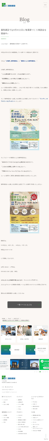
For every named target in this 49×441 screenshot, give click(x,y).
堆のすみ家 (35, 408)
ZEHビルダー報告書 (37, 430)
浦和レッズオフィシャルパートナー (38, 427)
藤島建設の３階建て (22, 419)
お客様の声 (20, 402)
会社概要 (5, 415)
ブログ (19, 406)
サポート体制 (6, 404)
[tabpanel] (24, 364)
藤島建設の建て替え (37, 415)
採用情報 (5, 419)
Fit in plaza (35, 401)
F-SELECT (20, 415)
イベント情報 (21, 404)
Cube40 (19, 429)
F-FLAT (19, 417)
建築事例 (20, 399)
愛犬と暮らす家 (21, 424)
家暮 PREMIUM (36, 406)
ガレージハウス (36, 424)
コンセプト (6, 399)
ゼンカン (34, 422)
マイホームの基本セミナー (38, 419)
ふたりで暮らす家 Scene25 (23, 426)
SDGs (5, 422)
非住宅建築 (20, 431)
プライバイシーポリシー (8, 389)
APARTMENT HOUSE (22, 433)
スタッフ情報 (6, 417)
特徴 (4, 402)
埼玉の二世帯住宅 (21, 422)
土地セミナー (35, 417)
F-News (19, 409)
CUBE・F (35, 404)
